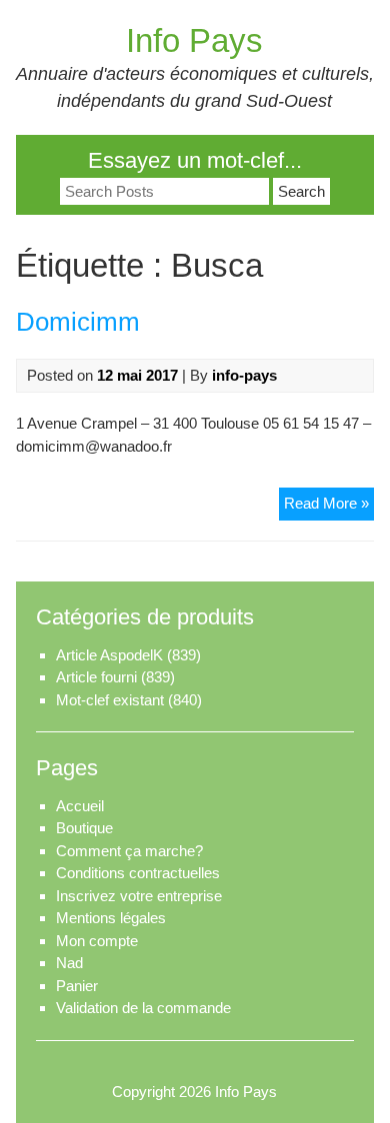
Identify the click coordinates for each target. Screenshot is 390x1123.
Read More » (329, 503)
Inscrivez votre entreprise (139, 895)
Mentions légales (111, 917)
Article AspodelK (109, 654)
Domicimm (78, 322)
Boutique (84, 827)
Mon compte (97, 940)
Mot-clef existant (110, 699)
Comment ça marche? (129, 850)
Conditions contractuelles (138, 872)
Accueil (80, 805)
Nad (69, 962)
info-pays (244, 375)
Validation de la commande (143, 1007)
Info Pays (194, 40)
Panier (77, 985)
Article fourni (96, 676)
